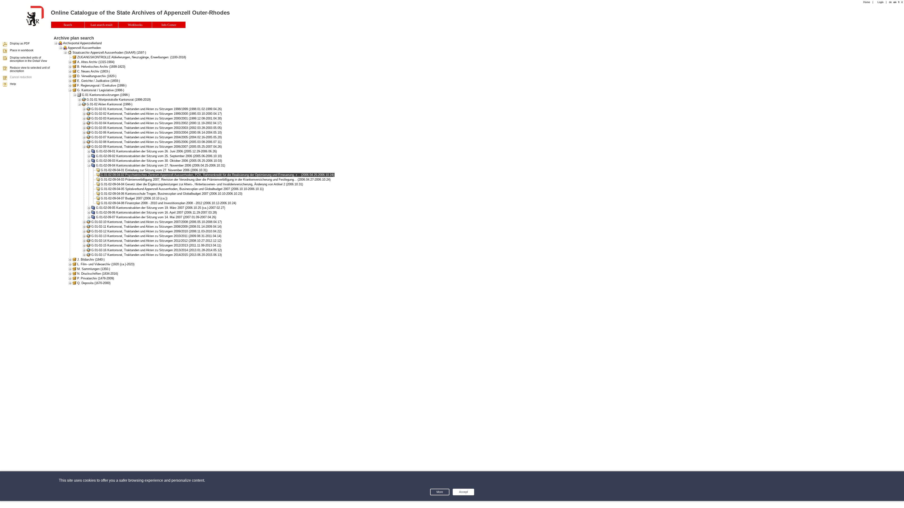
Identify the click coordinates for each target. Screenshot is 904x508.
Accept (463, 492)
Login (880, 2)
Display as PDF (20, 43)
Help (13, 84)
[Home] (35, 25)
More (439, 492)
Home (866, 2)
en (894, 2)
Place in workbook (21, 50)
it (902, 2)
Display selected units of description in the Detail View (28, 59)
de (890, 2)
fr (899, 2)
